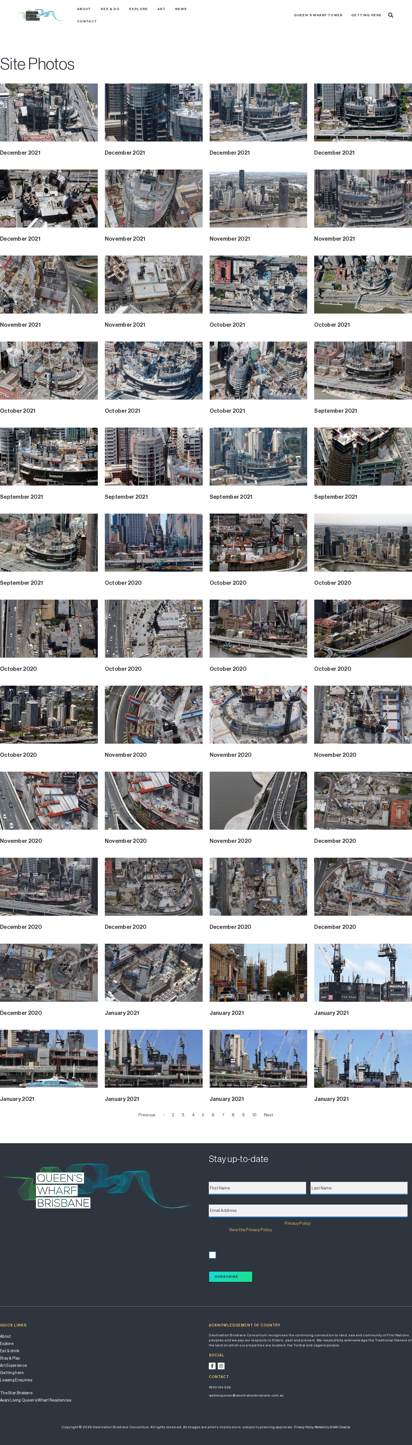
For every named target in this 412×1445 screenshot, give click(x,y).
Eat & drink (9, 1351)
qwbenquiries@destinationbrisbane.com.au (246, 1395)
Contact (87, 21)
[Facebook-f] (212, 1366)
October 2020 (123, 582)
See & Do (110, 9)
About (84, 9)
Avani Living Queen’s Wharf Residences (35, 1400)
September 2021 (335, 410)
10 (254, 1114)
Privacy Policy (298, 1223)
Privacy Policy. (304, 1427)
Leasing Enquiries (16, 1380)
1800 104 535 (220, 1387)
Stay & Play (10, 1358)
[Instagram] (221, 1366)
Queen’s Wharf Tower (318, 15)
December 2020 (335, 841)
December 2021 (20, 152)
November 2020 (126, 755)
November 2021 (125, 238)
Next (269, 1114)
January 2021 (122, 1013)
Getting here (366, 15)
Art (162, 9)
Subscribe (226, 1277)
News (181, 9)
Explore (138, 9)
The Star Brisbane (16, 1393)
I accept (223, 1254)
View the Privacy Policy (250, 1229)
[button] (390, 15)
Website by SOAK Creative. (332, 1427)
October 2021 (227, 324)
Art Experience (13, 1365)
